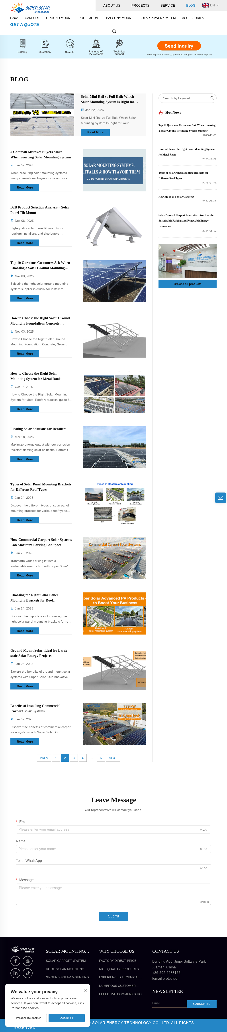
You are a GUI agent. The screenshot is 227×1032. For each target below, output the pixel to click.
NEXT (113, 758)
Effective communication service (121, 994)
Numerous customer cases (117, 986)
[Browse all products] (188, 261)
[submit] (211, 98)
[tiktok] (28, 973)
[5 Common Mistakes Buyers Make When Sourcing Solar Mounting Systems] (114, 170)
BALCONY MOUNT (119, 18)
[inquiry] (220, 498)
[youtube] (28, 961)
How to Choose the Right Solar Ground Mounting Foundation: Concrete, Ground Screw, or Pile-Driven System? (40, 321)
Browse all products (187, 284)
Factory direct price (117, 960)
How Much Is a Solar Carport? (176, 196)
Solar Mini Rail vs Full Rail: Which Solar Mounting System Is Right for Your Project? (107, 100)
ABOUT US (111, 5)
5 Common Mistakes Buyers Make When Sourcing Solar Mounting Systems (40, 154)
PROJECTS (140, 5)
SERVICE (167, 5)
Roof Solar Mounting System (65, 969)
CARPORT (32, 18)
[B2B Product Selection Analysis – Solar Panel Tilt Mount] (114, 226)
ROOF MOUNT (89, 18)
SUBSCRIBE (201, 1003)
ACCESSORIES (193, 18)
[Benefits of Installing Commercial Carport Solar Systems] (114, 724)
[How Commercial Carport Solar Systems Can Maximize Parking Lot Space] (114, 558)
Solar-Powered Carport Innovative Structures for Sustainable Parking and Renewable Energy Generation (187, 221)
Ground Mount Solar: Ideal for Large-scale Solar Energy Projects (39, 653)
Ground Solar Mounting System (67, 978)
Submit (113, 916)
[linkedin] (15, 973)
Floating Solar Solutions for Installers (38, 429)
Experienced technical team (119, 978)
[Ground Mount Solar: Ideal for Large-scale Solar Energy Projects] (114, 669)
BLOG (191, 5)
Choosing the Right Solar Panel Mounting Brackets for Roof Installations (34, 598)
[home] (30, 7)
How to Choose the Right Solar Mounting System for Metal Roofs (35, 376)
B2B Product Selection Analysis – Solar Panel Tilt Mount (39, 209)
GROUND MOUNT (59, 18)
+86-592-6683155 (166, 973)
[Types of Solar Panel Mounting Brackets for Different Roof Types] (114, 503)
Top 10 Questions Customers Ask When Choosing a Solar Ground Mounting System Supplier (40, 266)
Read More (95, 132)
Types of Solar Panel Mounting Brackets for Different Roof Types (40, 486)
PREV (44, 758)
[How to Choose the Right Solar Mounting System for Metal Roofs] (114, 392)
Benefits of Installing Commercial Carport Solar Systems (35, 708)
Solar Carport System (66, 960)
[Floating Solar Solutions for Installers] (114, 447)
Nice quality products (119, 969)
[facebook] (15, 961)
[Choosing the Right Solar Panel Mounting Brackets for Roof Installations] (114, 613)
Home (14, 18)
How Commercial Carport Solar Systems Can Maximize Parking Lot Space (41, 542)
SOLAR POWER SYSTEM (157, 18)
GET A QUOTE (24, 24)
